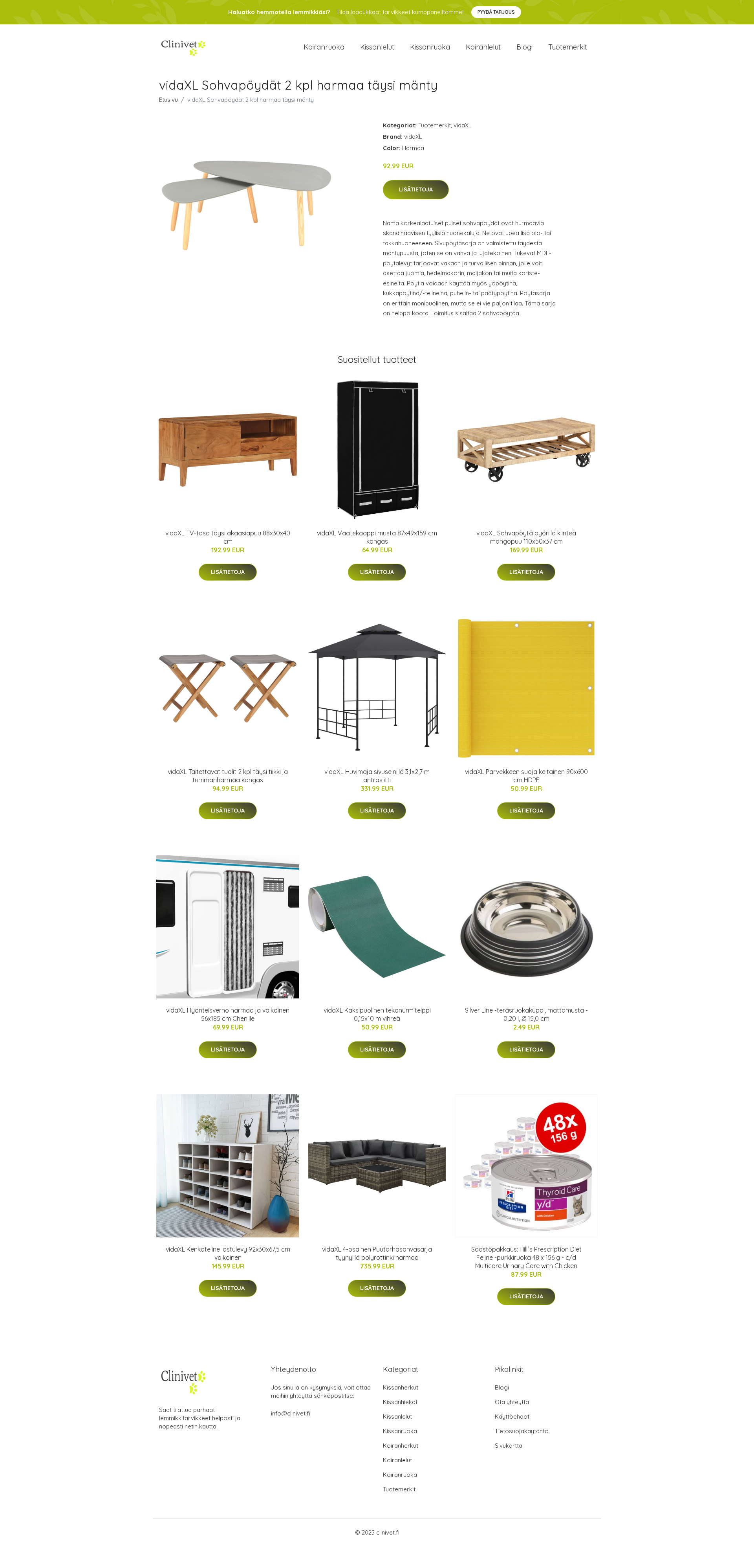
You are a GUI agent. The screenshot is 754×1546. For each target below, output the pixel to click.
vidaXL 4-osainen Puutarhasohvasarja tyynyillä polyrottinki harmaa (377, 1253)
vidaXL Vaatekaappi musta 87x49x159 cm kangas (377, 537)
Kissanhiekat (400, 1402)
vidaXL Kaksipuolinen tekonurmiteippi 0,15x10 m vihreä (377, 1014)
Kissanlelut (377, 46)
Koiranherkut (400, 1445)
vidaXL (463, 125)
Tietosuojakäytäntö (522, 1431)
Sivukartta (508, 1445)
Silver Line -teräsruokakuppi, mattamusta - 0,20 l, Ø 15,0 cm (526, 1014)
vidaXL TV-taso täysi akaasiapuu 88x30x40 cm (227, 537)
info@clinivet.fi (290, 1413)
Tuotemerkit (567, 46)
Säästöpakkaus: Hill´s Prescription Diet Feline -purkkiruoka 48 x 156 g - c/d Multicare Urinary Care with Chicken (526, 1257)
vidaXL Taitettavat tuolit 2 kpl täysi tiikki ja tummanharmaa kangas (228, 776)
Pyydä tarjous (496, 12)
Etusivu (168, 99)
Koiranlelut (483, 46)
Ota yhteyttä (512, 1402)
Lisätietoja (416, 189)
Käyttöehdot (512, 1416)
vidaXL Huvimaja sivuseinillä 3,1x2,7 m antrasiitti (377, 776)
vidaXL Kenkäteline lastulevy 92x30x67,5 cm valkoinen (228, 1253)
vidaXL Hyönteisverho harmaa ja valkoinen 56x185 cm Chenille (227, 1014)
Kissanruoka (430, 46)
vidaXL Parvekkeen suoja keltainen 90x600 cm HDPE (526, 776)
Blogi (524, 46)
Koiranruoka (324, 46)
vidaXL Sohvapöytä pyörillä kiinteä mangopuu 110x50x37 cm (526, 537)
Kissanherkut (400, 1387)
